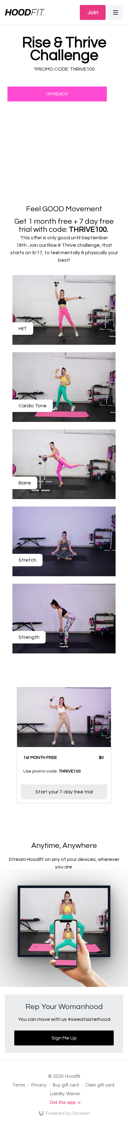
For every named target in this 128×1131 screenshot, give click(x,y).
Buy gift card (66, 1084)
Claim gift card (99, 1084)
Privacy (39, 1084)
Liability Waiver (65, 1093)
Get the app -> (65, 1102)
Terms (18, 1084)
